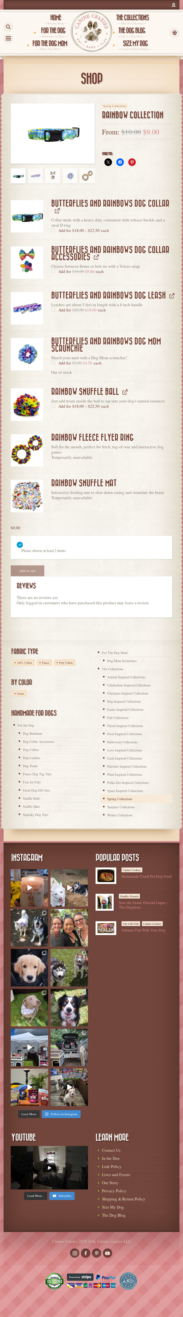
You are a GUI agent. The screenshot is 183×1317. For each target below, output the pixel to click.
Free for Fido (32, 782)
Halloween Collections (122, 742)
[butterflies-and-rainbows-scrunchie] (27, 354)
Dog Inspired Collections (124, 701)
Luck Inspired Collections (124, 758)
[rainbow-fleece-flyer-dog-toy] (27, 450)
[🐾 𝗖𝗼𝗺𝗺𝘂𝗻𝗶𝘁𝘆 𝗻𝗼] (29, 928)
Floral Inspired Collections (125, 725)
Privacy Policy (114, 1191)
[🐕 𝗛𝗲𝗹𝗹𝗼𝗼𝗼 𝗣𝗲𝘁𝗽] (69, 1047)
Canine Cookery (132, 870)
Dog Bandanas (32, 733)
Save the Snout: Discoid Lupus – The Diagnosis (143, 904)
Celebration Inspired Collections (129, 685)
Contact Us (111, 1150)
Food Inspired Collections (124, 734)
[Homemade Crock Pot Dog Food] (106, 875)
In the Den (111, 1158)
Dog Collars (31, 749)
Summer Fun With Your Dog (143, 930)
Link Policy (112, 1166)
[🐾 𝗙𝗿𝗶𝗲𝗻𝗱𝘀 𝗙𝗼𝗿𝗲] (69, 967)
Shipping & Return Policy (123, 1199)
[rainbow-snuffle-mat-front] (27, 496)
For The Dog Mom (115, 652)
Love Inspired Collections (124, 750)
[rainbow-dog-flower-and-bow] (27, 262)
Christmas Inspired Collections (127, 693)
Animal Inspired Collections (126, 677)
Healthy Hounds (129, 896)
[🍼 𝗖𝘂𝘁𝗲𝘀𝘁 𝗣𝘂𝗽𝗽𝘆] (29, 967)
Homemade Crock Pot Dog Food (147, 876)
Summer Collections (121, 807)
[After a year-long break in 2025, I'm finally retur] (69, 1087)
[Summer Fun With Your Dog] (106, 928)
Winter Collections (119, 815)
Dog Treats (30, 766)
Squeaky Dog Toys (35, 814)
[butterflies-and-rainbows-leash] (27, 308)
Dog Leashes (31, 757)
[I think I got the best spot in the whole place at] (29, 1047)
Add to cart (27, 570)
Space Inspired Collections (125, 790)
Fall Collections (117, 717)
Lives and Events (116, 1174)
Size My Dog (113, 1207)
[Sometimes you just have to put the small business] (69, 928)
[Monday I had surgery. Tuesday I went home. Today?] (29, 888)
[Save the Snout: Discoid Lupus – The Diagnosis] (105, 902)
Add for (83, 230)
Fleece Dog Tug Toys (37, 774)
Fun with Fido (131, 924)
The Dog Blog (114, 1215)
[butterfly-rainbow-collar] (27, 216)
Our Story (110, 1182)
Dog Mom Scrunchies (122, 660)
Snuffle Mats (31, 806)
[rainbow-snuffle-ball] (27, 404)
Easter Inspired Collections (125, 709)
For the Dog (26, 725)
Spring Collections (114, 106)
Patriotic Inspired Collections (127, 766)
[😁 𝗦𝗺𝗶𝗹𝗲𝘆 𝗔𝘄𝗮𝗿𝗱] (69, 1007)
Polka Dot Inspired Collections (128, 782)
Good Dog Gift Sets (36, 790)
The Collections (112, 669)
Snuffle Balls (31, 798)
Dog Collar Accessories (38, 741)
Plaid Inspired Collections (124, 774)
